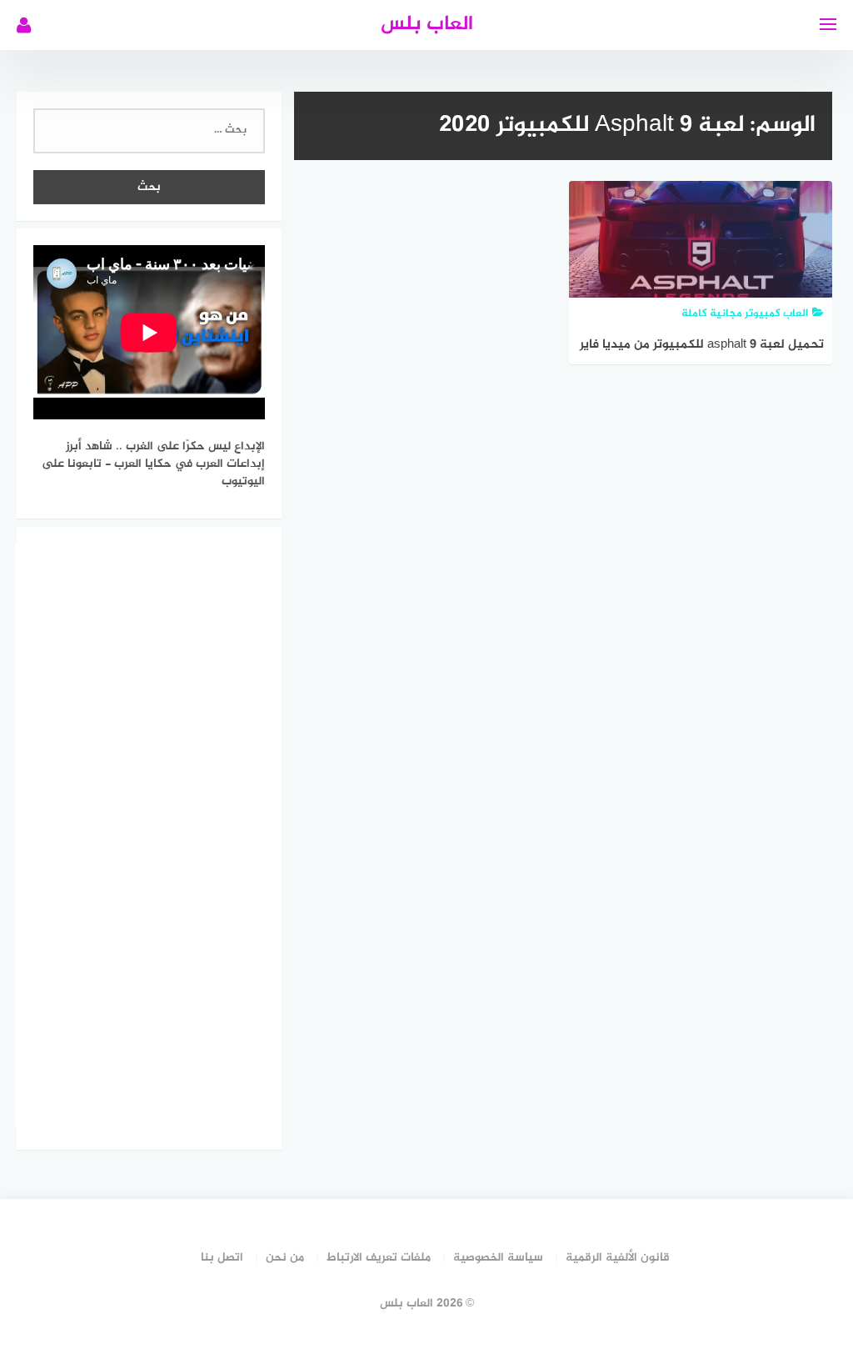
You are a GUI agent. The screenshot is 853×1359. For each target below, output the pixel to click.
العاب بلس (427, 24)
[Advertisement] (140, 835)
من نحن (285, 1257)
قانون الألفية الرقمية (618, 1257)
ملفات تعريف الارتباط (379, 1257)
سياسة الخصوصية (498, 1257)
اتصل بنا (222, 1257)
